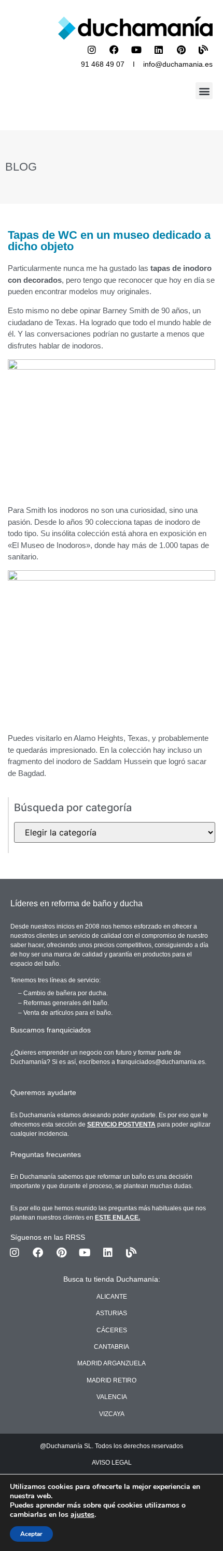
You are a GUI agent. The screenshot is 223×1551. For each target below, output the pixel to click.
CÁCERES (111, 1330)
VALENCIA (111, 1397)
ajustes (82, 1514)
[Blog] (203, 49)
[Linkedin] (158, 49)
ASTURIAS (111, 1313)
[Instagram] (91, 49)
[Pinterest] (181, 49)
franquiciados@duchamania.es (161, 1062)
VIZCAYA (111, 1414)
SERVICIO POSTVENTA (121, 1124)
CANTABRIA (111, 1346)
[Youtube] (136, 49)
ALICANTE (111, 1296)
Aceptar (31, 1534)
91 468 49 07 (102, 64)
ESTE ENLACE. (117, 1217)
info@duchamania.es (178, 64)
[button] (204, 90)
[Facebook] (114, 49)
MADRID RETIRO (111, 1380)
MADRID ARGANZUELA (111, 1363)
